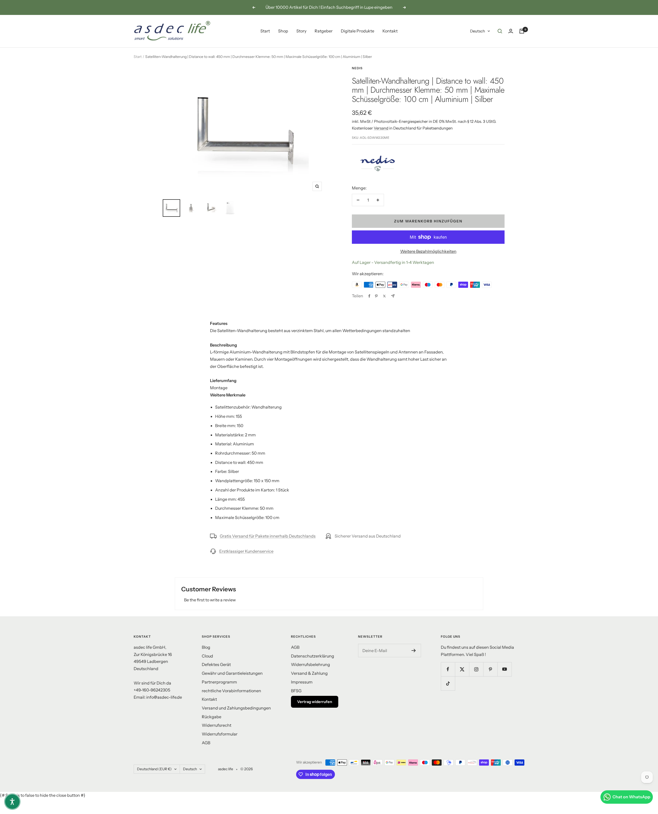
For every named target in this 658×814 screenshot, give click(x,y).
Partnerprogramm (219, 682)
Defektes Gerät (216, 664)
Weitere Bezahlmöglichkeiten (428, 251)
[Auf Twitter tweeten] (384, 296)
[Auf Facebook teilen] (369, 296)
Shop (283, 30)
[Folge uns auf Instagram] (476, 669)
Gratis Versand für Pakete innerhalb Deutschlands (268, 536)
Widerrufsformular (219, 734)
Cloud (207, 656)
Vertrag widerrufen (314, 701)
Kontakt (390, 30)
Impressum (302, 682)
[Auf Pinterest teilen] (376, 296)
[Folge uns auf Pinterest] (490, 669)
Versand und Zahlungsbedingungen (236, 708)
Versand (381, 128)
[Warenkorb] (521, 31)
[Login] (510, 31)
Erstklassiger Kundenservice (246, 551)
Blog (206, 647)
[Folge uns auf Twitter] (462, 669)
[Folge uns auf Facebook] (448, 669)
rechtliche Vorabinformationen (231, 690)
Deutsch (477, 31)
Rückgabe (211, 716)
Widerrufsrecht (216, 725)
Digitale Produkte (357, 30)
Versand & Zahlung (309, 673)
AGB (206, 742)
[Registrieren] (414, 650)
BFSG (296, 690)
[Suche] (500, 31)
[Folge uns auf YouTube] (504, 669)
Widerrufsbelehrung (310, 664)
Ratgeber (324, 30)
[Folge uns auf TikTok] (448, 683)
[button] (12, 801)
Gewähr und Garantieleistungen (232, 673)
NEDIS (357, 68)
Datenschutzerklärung (312, 656)
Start (265, 30)
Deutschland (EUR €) (154, 769)
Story (301, 30)
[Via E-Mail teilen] (393, 296)
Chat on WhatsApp (631, 796)
